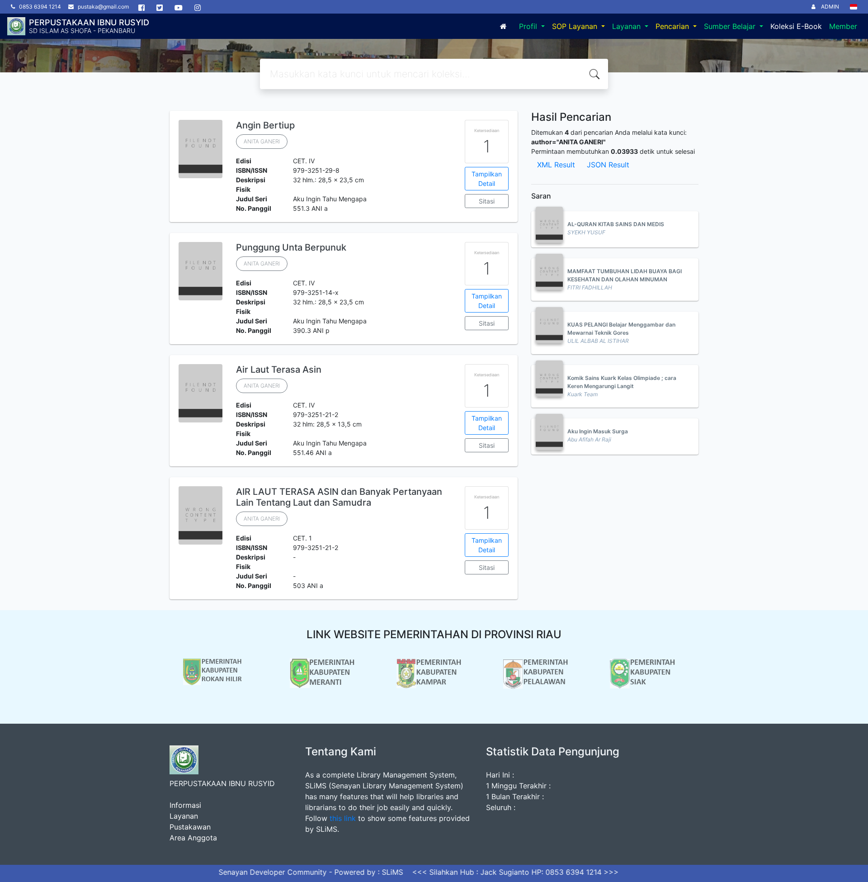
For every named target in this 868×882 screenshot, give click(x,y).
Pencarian (673, 26)
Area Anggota (193, 837)
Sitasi (487, 201)
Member (843, 26)
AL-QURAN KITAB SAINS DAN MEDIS (615, 224)
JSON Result (608, 164)
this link (343, 818)
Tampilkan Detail (487, 178)
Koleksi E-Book (796, 26)
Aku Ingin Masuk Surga (597, 431)
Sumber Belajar (731, 26)
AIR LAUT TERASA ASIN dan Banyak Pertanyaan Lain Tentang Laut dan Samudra (339, 497)
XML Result (556, 164)
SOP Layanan (575, 26)
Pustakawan (190, 826)
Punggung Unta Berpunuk (291, 247)
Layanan (627, 26)
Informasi (185, 805)
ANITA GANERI (262, 141)
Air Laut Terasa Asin (278, 369)
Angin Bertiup (265, 125)
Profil (529, 26)
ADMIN (828, 6)
